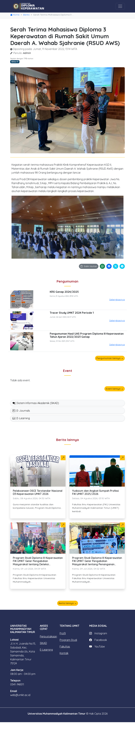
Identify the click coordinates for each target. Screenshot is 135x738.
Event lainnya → (114, 388)
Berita (26, 14)
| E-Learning (22, 418)
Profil (63, 633)
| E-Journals (22, 410)
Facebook (100, 640)
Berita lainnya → (68, 603)
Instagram (100, 633)
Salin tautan (90, 266)
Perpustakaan (48, 636)
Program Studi (68, 640)
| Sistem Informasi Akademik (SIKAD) (37, 403)
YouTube (99, 646)
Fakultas (65, 646)
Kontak (64, 653)
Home (16, 14)
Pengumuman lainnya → (109, 358)
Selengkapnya (117, 299)
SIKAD (43, 643)
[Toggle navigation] (120, 6)
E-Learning (46, 649)
